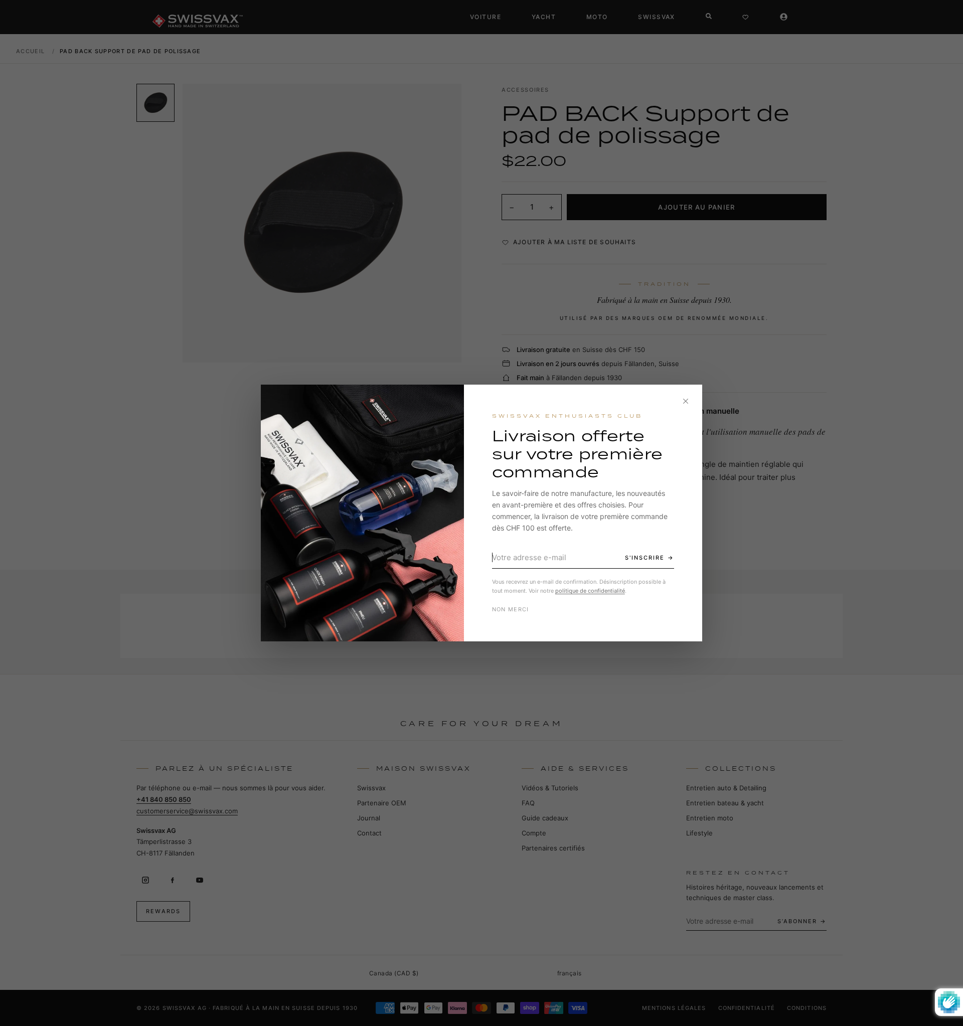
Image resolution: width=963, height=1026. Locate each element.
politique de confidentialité (590, 590)
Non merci (510, 609)
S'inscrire (645, 557)
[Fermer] (685, 401)
